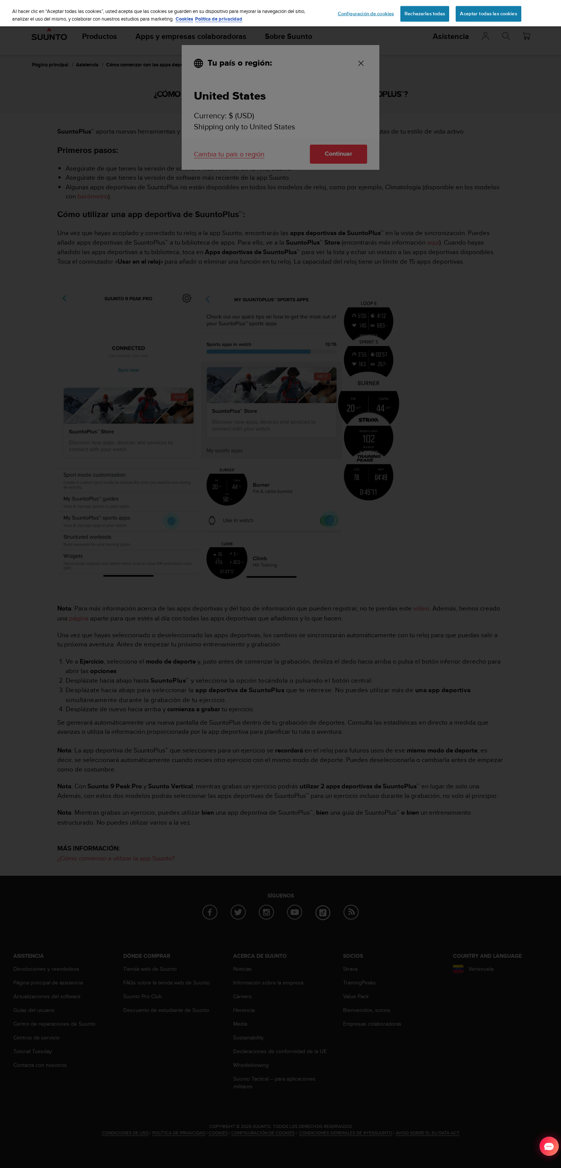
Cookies (184, 19)
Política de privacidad (218, 19)
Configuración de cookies (366, 13)
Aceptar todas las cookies (488, 13)
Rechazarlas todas (425, 13)
